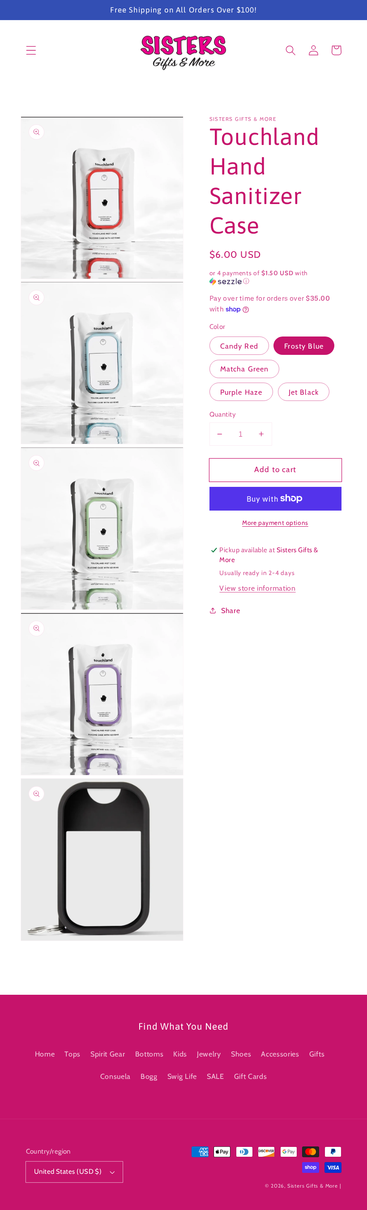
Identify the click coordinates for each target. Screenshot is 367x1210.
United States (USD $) (68, 1171)
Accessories (280, 1053)
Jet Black (304, 392)
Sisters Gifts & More (312, 1186)
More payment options (275, 522)
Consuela (115, 1076)
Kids (180, 1053)
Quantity (222, 414)
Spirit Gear (107, 1053)
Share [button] (230, 610)
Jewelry (209, 1053)
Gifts (316, 1053)
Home (45, 1053)
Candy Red (239, 345)
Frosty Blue (304, 345)
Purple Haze (241, 392)
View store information (257, 588)
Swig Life (182, 1076)
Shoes (241, 1053)
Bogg (149, 1076)
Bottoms (149, 1053)
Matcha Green (244, 368)
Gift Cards (250, 1076)
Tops (72, 1053)
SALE (215, 1076)
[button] (31, 50)
